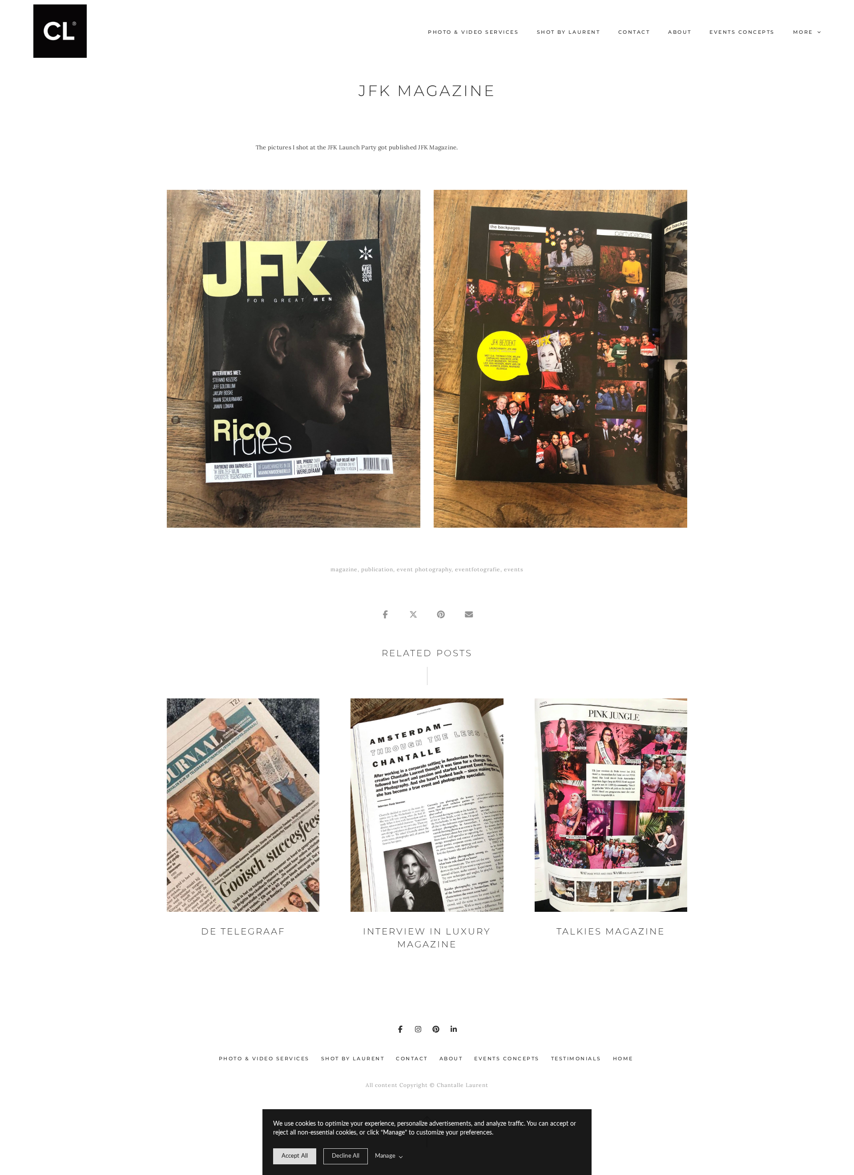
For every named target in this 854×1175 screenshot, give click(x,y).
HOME (623, 1058)
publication (377, 569)
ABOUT (680, 32)
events (514, 569)
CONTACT (634, 32)
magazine (344, 569)
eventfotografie (477, 569)
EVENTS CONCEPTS (742, 32)
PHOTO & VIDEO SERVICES (473, 32)
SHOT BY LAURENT (568, 32)
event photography (424, 569)
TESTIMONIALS (576, 1058)
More (804, 32)
